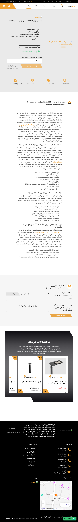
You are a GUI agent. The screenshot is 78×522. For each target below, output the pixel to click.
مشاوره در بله (68, 518)
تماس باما (10, 432)
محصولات (55, 6)
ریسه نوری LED (57, 162)
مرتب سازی (24, 294)
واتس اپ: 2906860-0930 (29, 51)
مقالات (35, 6)
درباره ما (17, 432)
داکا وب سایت (9, 518)
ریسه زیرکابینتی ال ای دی (26, 125)
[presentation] (71, 46)
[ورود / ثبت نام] (9, 6)
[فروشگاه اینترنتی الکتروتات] (68, 5)
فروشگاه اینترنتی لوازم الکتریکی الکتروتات (46, 232)
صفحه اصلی (11, 428)
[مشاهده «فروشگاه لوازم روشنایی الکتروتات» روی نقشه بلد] (56, 495)
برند (44, 6)
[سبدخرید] (4, 6)
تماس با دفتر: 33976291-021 (28, 47)
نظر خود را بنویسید (61, 315)
